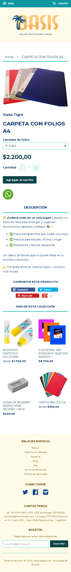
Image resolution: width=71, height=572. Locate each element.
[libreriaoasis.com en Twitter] (25, 493)
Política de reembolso (35, 474)
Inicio (9, 57)
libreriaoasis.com (43, 560)
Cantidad (9, 167)
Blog (35, 461)
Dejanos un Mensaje (35, 452)
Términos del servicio (36, 469)
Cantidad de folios (16, 139)
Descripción (35, 207)
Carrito (62, 3)
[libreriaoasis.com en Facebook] (35, 493)
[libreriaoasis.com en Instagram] (46, 493)
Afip (35, 465)
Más (10, 3)
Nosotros (35, 456)
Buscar (35, 447)
